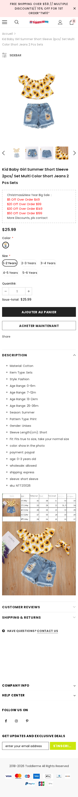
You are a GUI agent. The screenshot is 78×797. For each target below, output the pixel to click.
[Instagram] (16, 720)
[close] (74, 8)
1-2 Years (10, 263)
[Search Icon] (17, 22)
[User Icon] (60, 22)
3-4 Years (48, 263)
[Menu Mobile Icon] (4, 22)
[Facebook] (6, 720)
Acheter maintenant (39, 326)
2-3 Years (28, 263)
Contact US (47, 631)
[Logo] (39, 22)
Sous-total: (10, 299)
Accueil (7, 34)
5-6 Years (29, 273)
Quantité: (9, 283)
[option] (39, 101)
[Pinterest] (27, 720)
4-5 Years (10, 273)
